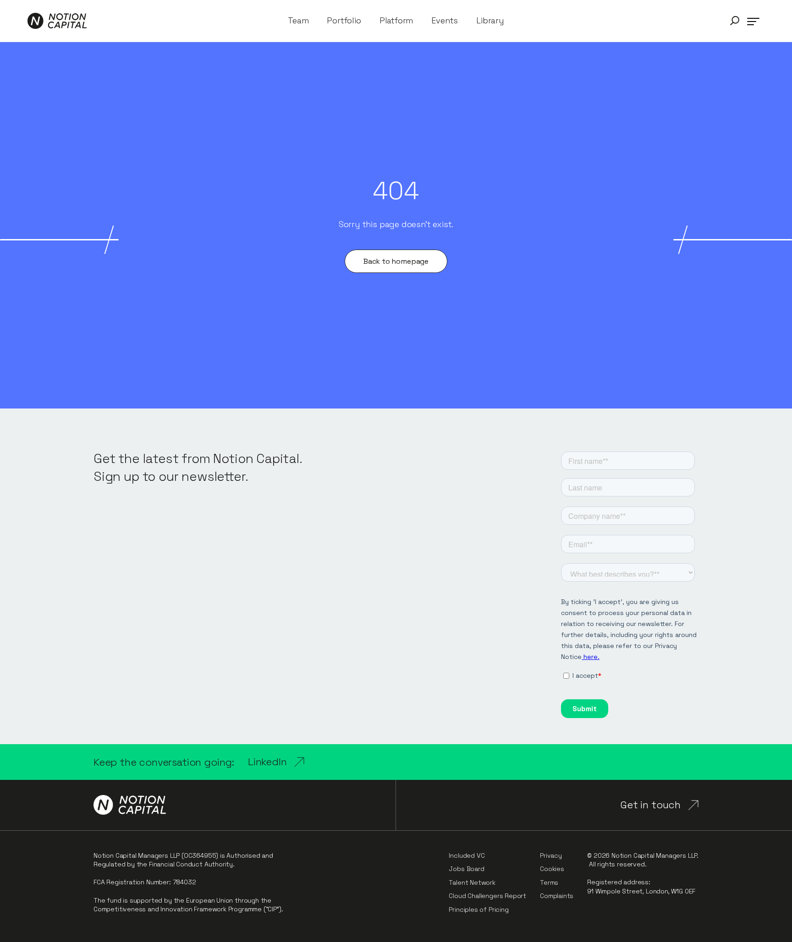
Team (298, 21)
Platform (396, 21)
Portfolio (344, 21)
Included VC (466, 855)
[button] (734, 21)
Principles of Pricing (478, 909)
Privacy (551, 855)
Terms (549, 882)
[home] (57, 21)
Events (444, 21)
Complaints (556, 896)
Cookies (552, 869)
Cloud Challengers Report (487, 896)
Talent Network (472, 882)
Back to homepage (396, 261)
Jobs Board (466, 869)
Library (490, 21)
